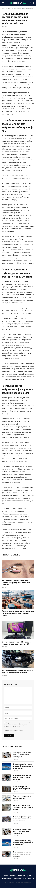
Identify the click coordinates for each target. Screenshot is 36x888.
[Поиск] (33, 3)
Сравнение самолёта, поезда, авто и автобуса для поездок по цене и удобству (23, 766)
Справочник (21, 876)
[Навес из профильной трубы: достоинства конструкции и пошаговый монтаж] (6, 819)
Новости (5, 876)
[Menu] (3, 3)
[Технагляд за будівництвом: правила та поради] (6, 798)
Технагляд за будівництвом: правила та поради (22, 797)
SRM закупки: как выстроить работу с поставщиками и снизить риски (22, 755)
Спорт (25, 878)
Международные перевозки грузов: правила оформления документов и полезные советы (18, 613)
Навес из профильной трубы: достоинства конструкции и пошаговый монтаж (22, 819)
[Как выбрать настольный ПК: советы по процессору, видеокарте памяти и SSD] (18, 630)
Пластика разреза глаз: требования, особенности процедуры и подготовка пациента (16, 582)
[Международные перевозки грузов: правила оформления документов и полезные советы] (18, 599)
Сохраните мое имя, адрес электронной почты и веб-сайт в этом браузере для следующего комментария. (17, 724)
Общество (31, 878)
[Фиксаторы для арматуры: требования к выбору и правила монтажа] (6, 807)
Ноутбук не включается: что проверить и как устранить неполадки (22, 777)
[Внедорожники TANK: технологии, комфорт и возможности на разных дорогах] (18, 659)
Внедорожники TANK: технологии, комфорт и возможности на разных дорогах (17, 671)
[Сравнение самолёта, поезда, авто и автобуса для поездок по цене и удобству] (6, 766)
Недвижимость (6, 878)
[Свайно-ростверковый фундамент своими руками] (6, 789)
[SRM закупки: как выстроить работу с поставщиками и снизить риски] (6, 755)
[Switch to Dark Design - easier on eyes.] (30, 3)
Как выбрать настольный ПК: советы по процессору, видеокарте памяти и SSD (16, 643)
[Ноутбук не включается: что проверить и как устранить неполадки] (6, 777)
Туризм (28, 876)
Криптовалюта (17, 878)
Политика (13, 876)
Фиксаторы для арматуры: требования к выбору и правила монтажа (23, 807)
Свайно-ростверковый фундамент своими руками (21, 788)
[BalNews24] (18, 3)
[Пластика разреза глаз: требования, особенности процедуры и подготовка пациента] (18, 569)
